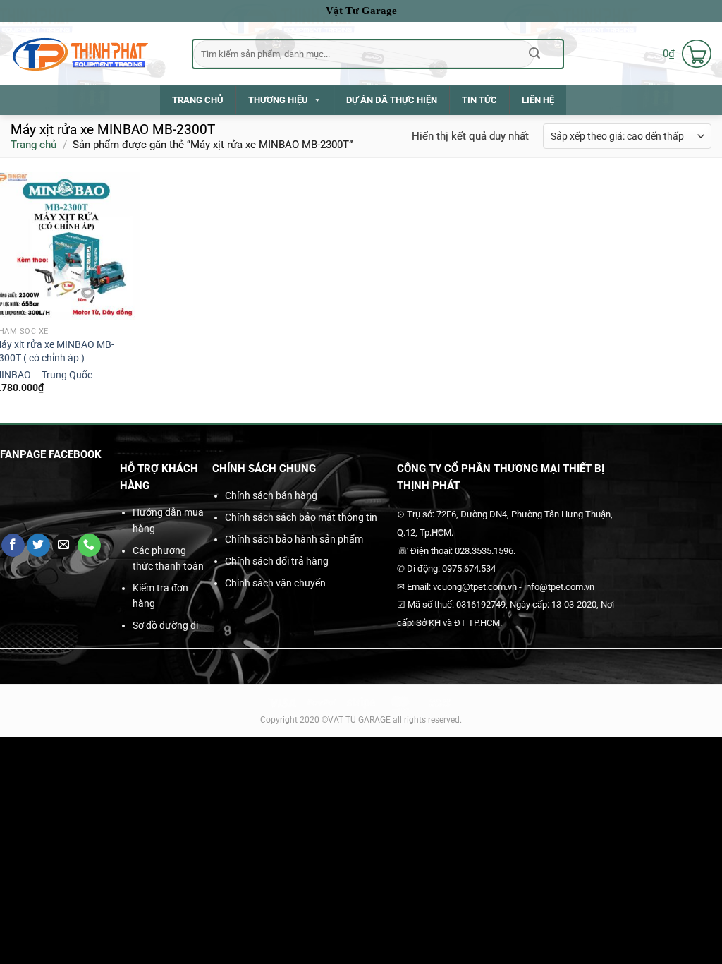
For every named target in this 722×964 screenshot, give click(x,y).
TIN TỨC (479, 100)
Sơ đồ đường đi (165, 625)
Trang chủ (33, 144)
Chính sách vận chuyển (275, 583)
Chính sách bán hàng (271, 495)
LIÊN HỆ (538, 100)
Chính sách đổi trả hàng (277, 561)
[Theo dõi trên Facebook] (13, 546)
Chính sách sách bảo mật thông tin (301, 517)
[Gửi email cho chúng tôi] (63, 546)
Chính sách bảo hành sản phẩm (294, 539)
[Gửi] (535, 54)
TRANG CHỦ (198, 100)
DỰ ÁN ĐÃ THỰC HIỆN (391, 100)
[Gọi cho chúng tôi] (89, 546)
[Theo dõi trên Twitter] (38, 546)
